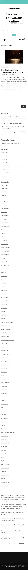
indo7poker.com (5, 468)
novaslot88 (4, 290)
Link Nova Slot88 (5, 208)
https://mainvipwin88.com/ (7, 340)
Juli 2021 (4, 176)
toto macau (3, 294)
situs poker (3, 450)
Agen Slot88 (4, 276)
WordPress (22, 568)
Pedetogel (3, 205)
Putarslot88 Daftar (5, 247)
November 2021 (6, 166)
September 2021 (6, 173)
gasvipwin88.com (5, 254)
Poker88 (3, 237)
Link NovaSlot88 (5, 215)
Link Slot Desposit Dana (7, 322)
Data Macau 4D (4, 418)
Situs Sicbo (3, 414)
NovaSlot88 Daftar (5, 222)
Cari (2, 104)
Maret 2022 (5, 162)
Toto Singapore (4, 201)
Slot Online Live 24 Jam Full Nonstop (11, 117)
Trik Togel (4, 195)
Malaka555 (4, 333)
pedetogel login (5, 297)
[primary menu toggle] (2, 2)
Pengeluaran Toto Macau (12, 512)
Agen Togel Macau (5, 329)
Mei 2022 (4, 159)
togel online (4, 390)
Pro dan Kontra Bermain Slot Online (10, 120)
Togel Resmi (4, 486)
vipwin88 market (5, 336)
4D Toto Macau (5, 475)
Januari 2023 (5, 156)
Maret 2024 (5, 152)
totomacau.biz (4, 244)
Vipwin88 (3, 272)
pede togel (3, 379)
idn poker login (4, 404)
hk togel (3, 457)
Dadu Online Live (5, 411)
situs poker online (5, 361)
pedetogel (14, 504)
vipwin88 (3, 258)
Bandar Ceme (4, 429)
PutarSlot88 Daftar (5, 226)
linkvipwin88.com (5, 393)
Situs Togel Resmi (5, 464)
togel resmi (4, 358)
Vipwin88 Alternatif (6, 482)
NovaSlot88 (4, 212)
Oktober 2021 (5, 169)
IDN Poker (6, 539)
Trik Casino (4, 188)
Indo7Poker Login (5, 443)
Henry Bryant (5, 74)
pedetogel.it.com (5, 422)
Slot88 (2, 461)
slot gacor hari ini (5, 240)
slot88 (2, 279)
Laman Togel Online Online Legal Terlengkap (13, 123)
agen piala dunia (5, 265)
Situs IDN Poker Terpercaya (7, 432)
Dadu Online (4, 425)
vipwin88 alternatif (5, 318)
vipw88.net (3, 347)
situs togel (4, 185)
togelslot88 (4, 262)
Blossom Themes (9, 568)
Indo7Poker (4, 439)
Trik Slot (4, 66)
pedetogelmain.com (5, 365)
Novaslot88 (13, 497)
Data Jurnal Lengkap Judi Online (14, 18)
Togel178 (3, 283)
